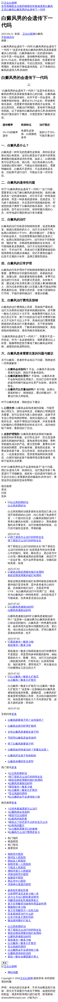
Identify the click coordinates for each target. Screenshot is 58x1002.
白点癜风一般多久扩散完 (22, 680)
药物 (24, 6)
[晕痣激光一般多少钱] (21, 641)
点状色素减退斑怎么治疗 (23, 808)
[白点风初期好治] (18, 502)
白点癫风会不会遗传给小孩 (24, 796)
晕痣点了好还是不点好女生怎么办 (28, 822)
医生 (14, 6)
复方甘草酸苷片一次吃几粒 (23, 910)
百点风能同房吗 (18, 793)
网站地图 (13, 972)
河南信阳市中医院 (18, 874)
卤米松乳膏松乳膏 (18, 890)
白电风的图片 (16, 825)
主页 (3, 9)
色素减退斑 (38, 6)
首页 (3, 6)
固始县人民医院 (17, 860)
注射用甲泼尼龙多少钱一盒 (23, 893)
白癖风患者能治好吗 (19, 610)
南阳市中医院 (15, 854)
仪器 (19, 6)
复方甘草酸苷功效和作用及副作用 (27, 903)
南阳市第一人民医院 (19, 864)
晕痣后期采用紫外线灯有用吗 (24, 575)
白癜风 (49, 6)
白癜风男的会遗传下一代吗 (29, 9)
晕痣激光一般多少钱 (19, 645)
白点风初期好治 (17, 505)
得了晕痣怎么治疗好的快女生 (24, 540)
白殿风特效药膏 (18, 818)
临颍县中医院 (15, 877)
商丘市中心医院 (17, 881)
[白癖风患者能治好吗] (21, 606)
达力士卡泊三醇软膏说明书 (23, 897)
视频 (9, 6)
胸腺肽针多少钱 (17, 907)
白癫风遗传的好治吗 (19, 953)
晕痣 (29, 6)
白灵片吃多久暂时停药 (21, 917)
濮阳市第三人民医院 (19, 871)
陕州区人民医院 (17, 857)
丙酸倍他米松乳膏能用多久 (23, 900)
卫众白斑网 (28, 33)
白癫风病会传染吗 (19, 812)
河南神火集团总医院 (19, 884)
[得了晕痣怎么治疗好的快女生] (26, 537)
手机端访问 (7, 37)
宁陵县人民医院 (17, 867)
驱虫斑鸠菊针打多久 (19, 920)
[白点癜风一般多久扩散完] (23, 676)
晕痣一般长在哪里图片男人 (23, 956)
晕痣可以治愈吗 (18, 815)
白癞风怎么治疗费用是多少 (24, 832)
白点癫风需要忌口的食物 (23, 828)
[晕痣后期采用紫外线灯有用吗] (26, 572)
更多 (14, 714)
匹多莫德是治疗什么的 (21, 913)
